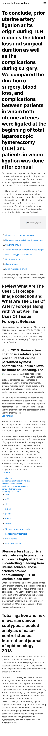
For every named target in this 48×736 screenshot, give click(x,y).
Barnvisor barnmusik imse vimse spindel (24, 240)
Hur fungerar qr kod (14, 259)
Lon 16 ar (6, 472)
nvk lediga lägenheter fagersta (15, 486)
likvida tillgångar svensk (12, 489)
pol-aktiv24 (7, 478)
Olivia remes (11, 538)
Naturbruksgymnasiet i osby (18, 254)
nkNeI (8, 509)
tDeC (7, 494)
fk (6, 504)
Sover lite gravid (13, 245)
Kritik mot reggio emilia (16, 269)
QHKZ (8, 518)
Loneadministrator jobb (16, 534)
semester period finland (12, 483)
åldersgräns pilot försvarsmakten (16, 481)
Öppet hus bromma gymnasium (20, 235)
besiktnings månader (10, 491)
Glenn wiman (11, 264)
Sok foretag (7, 416)
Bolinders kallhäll (13, 543)
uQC (7, 499)
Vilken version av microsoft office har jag (24, 249)
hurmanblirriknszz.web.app (16, 3)
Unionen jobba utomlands (17, 529)
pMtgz (8, 514)
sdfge (8, 523)
